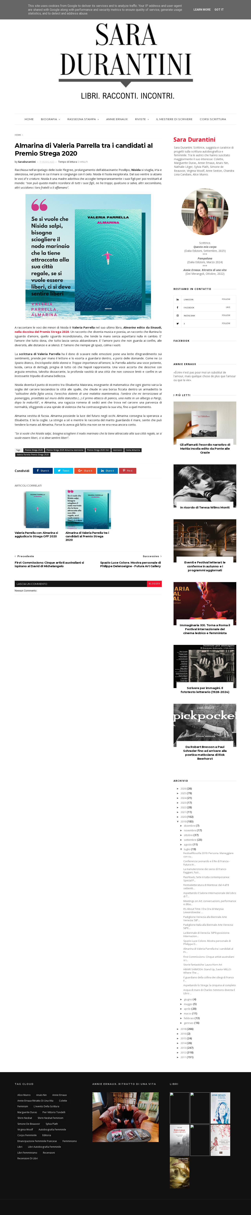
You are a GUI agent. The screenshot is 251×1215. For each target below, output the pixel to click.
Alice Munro (24, 1095)
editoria (46, 1135)
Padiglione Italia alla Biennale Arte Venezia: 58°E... (208, 926)
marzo (188, 1013)
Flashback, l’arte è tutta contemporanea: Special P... (206, 878)
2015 (184, 1038)
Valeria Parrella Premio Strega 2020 (33, 454)
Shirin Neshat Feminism (50, 1118)
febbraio (189, 1018)
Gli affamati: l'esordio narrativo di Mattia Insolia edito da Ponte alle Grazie (205, 448)
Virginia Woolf (25, 1129)
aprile (187, 1009)
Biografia (49, 119)
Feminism (22, 1106)
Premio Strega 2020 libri (98, 450)
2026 (184, 788)
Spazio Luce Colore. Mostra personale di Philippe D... (207, 942)
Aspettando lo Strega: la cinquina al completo (209, 985)
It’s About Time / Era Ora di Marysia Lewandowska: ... (203, 910)
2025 (184, 793)
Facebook (207, 307)
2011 (184, 1057)
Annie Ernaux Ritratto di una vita (35, 1100)
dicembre (190, 825)
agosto (188, 844)
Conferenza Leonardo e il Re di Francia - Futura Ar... (206, 863)
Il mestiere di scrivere (174, 119)
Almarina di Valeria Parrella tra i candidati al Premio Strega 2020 (87, 536)
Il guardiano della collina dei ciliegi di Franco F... (208, 979)
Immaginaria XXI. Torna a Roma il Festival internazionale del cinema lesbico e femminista (205, 629)
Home (29, 119)
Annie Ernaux (117, 119)
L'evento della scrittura (46, 1106)
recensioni (117, 450)
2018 (184, 1029)
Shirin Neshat (24, 1118)
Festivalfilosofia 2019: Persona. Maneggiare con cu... (208, 855)
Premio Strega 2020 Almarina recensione (64, 450)
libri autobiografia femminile (44, 1146)
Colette (63, 1100)
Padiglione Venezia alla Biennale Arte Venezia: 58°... (205, 918)
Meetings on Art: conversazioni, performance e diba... (209, 902)
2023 (184, 802)
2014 (184, 1043)
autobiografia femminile (52, 1129)
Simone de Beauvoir (28, 1124)
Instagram (207, 315)
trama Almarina (133, 450)
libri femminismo (27, 1152)
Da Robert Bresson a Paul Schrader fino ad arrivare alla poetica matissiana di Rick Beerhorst (205, 752)
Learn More (202, 9)
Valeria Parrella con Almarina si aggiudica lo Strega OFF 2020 (36, 534)
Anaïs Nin (41, 1095)
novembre (190, 830)
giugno (188, 999)
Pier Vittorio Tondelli (54, 1112)
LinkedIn (207, 299)
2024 (184, 798)
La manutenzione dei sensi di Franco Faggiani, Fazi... (204, 870)
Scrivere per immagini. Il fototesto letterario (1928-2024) (205, 690)
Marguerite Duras (27, 1112)
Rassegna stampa (81, 119)
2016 (184, 1033)
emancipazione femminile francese (37, 1141)
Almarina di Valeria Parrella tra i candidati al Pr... (208, 950)
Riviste (140, 119)
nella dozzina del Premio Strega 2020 (42, 332)
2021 (184, 812)
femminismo (70, 1141)
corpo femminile (27, 1135)
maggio (188, 1004)
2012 (184, 1052)
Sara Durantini (195, 139)
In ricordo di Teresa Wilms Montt (205, 507)
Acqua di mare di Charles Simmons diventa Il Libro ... (209, 991)
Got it (219, 9)
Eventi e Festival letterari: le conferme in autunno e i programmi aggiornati (205, 566)
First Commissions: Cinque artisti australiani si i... (208, 958)
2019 (184, 821)
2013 (184, 1048)
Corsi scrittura (213, 119)
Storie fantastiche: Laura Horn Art (202, 964)
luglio (187, 849)
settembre (190, 840)
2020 (184, 817)
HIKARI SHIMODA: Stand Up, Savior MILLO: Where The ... (207, 971)
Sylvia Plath (52, 1124)
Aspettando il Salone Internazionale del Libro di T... (209, 894)
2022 (184, 807)
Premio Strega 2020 (34, 450)
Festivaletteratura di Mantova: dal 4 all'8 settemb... (206, 886)
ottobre (188, 835)
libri (19, 1146)
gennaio (189, 1023)
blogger (154, 584)
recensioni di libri (27, 1158)
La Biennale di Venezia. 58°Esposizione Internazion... (206, 934)
